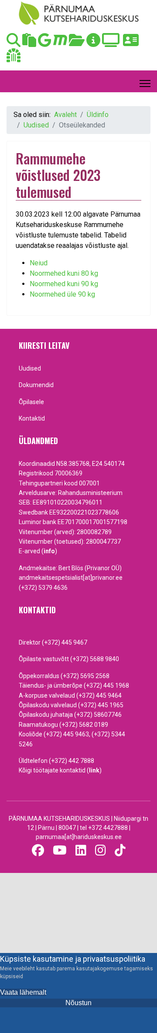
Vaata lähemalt (23, 992)
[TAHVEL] (29, 43)
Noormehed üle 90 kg (62, 294)
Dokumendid (36, 384)
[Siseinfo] (13, 58)
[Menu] (145, 83)
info (49, 551)
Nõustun (78, 1002)
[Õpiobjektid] (77, 43)
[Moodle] (60, 43)
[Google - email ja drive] (44, 43)
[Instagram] (100, 850)
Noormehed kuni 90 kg (64, 284)
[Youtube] (60, 850)
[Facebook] (38, 850)
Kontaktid (32, 418)
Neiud (39, 263)
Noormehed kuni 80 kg (64, 273)
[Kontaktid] (131, 43)
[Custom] (120, 850)
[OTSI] (13, 43)
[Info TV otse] (110, 43)
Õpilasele (31, 401)
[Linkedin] (80, 850)
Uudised (30, 368)
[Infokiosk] (93, 43)
